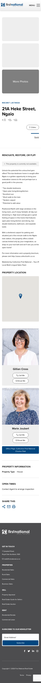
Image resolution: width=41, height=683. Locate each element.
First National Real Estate (24, 668)
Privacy (28, 675)
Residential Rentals (8, 615)
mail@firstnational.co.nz (12, 559)
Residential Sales (8, 570)
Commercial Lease (8, 620)
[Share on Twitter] (3, 506)
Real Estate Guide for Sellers (12, 599)
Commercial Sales (8, 579)
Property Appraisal (8, 595)
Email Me (21, 381)
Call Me (21, 375)
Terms (22, 675)
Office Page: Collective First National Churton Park (20, 450)
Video (33, 127)
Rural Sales (6, 574)
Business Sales (7, 584)
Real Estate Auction (9, 604)
